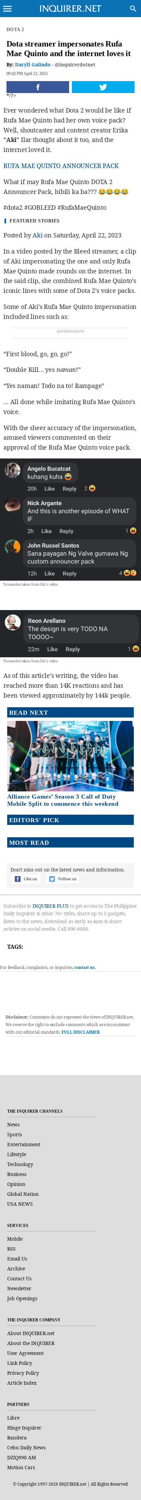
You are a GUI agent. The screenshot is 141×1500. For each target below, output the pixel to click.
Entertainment (23, 1144)
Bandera (17, 1437)
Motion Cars (21, 1467)
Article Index (22, 1383)
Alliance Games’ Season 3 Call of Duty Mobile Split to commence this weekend (63, 800)
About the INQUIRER (30, 1343)
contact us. (85, 967)
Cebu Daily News (26, 1447)
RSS (11, 1248)
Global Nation (23, 1194)
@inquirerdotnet (75, 64)
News (13, 1124)
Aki (37, 235)
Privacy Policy (23, 1373)
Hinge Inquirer (24, 1427)
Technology (20, 1164)
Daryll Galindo (33, 64)
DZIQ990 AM (21, 1457)
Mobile (15, 1239)
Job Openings (22, 1298)
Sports (14, 1134)
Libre (13, 1417)
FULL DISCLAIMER (81, 1032)
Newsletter (19, 1288)
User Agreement (25, 1353)
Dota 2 (15, 29)
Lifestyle (16, 1154)
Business (16, 1174)
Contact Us (19, 1278)
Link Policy (19, 1363)
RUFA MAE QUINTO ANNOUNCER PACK (61, 165)
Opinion (16, 1184)
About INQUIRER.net (30, 1333)
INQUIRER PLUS (50, 906)
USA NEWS (20, 1204)
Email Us (17, 1258)
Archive (16, 1268)
